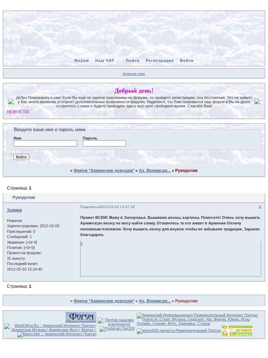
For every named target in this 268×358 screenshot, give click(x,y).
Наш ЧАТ (104, 60)
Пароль (90, 138)
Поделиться (90, 207)
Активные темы (133, 74)
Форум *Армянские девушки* (104, 170)
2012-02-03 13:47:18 (117, 207)
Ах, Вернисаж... (155, 170)
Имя (17, 138)
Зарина (14, 210)
